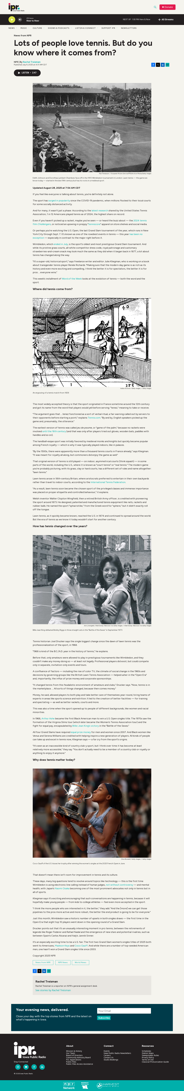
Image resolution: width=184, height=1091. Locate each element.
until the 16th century (54, 431)
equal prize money (81, 732)
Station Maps (148, 1053)
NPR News (63, 962)
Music (23, 28)
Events (107, 1051)
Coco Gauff (81, 945)
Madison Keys (62, 945)
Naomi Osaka (62, 888)
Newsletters (129, 28)
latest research (100, 210)
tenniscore (94, 224)
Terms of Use (148, 1059)
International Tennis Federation (108, 482)
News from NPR (22, 35)
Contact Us (108, 1057)
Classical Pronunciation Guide (155, 1061)
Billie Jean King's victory (85, 725)
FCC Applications (73, 1059)
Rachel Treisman (32, 62)
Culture (37, 28)
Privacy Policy (148, 1057)
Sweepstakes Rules (150, 1055)
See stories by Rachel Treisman (53, 990)
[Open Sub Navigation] (17, 28)
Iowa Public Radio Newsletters (117, 1053)
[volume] (20, 20)
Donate (168, 7)
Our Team (70, 1053)
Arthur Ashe (48, 718)
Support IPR (108, 28)
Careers (107, 1055)
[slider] (24, 19)
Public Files (71, 1061)
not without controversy (119, 884)
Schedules (146, 1051)
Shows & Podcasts (58, 28)
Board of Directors (74, 1055)
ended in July (61, 244)
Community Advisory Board (78, 1057)
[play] (12, 19)
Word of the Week (72, 278)
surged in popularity (59, 200)
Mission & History (74, 1051)
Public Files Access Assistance (79, 1064)
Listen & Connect (85, 28)
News (11, 28)
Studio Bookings (111, 1059)
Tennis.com (94, 417)
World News (80, 962)
